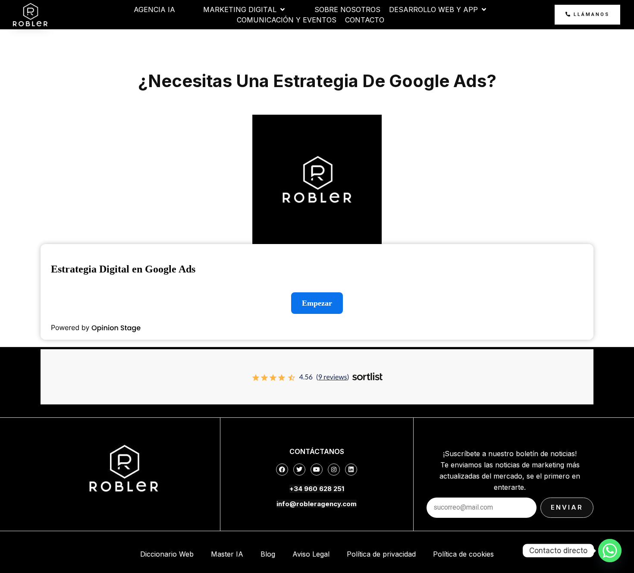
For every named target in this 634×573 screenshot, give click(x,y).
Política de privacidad (381, 554)
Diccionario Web (167, 554)
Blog (268, 554)
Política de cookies (463, 554)
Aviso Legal (311, 554)
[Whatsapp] (609, 550)
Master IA (227, 554)
